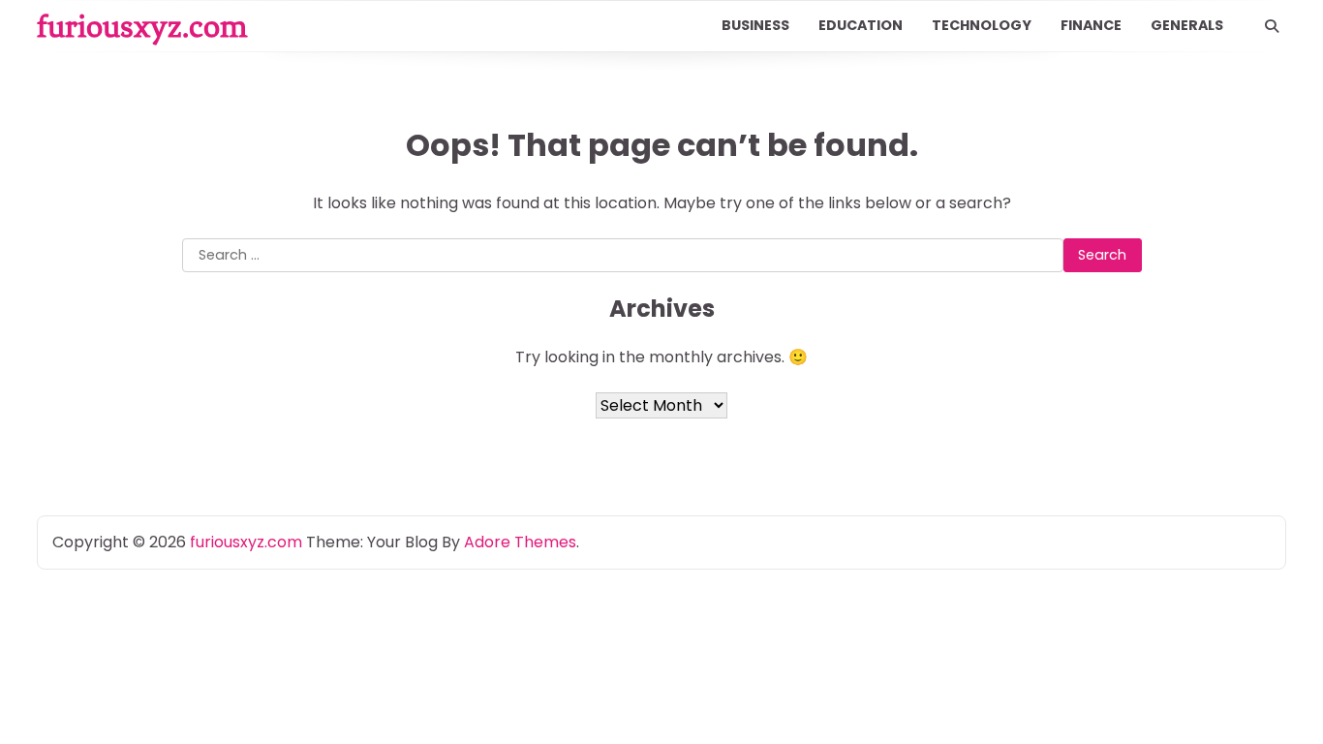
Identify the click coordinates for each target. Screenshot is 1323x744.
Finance (1091, 25)
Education (860, 25)
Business (755, 25)
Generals (1187, 25)
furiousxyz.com (142, 26)
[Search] (1271, 26)
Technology (981, 25)
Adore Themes (520, 542)
